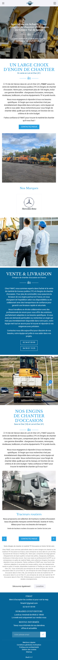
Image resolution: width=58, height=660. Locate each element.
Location (40, 586)
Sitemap (29, 652)
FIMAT (44, 84)
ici (33, 599)
